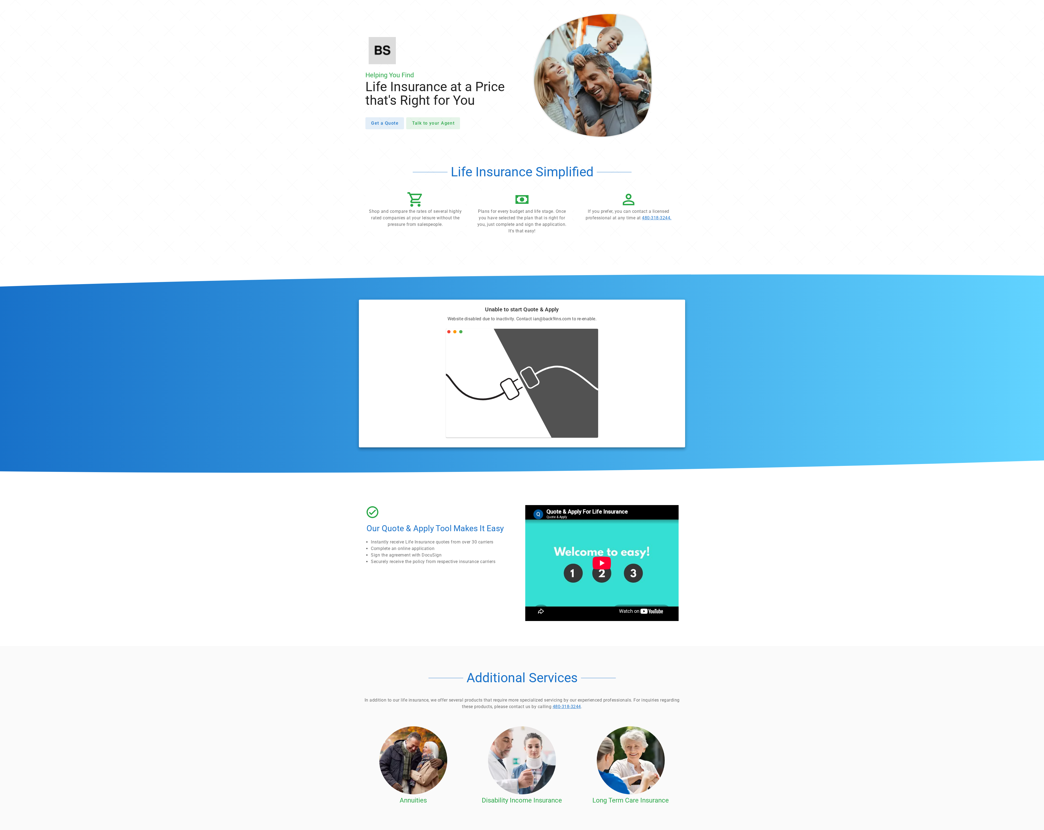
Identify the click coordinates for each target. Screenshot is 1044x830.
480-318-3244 (567, 706)
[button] (415, 211)
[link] (629, 208)
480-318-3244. (657, 217)
